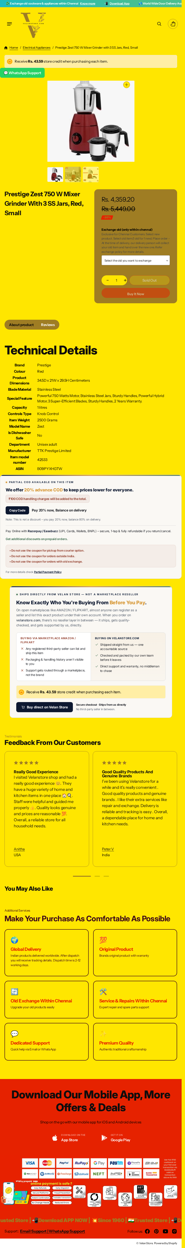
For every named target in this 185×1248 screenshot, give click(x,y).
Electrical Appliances (36, 48)
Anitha (19, 849)
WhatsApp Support (67, 1231)
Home (13, 48)
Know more (50, 3)
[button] (9, 24)
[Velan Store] (34, 24)
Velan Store (146, 1243)
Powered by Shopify (165, 1243)
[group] (55, 175)
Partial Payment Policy (48, 572)
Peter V (108, 849)
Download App (82, 3)
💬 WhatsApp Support (22, 73)
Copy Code (17, 510)
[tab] (21, 325)
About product (21, 324)
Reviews (48, 324)
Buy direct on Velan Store (47, 707)
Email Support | (34, 1231)
